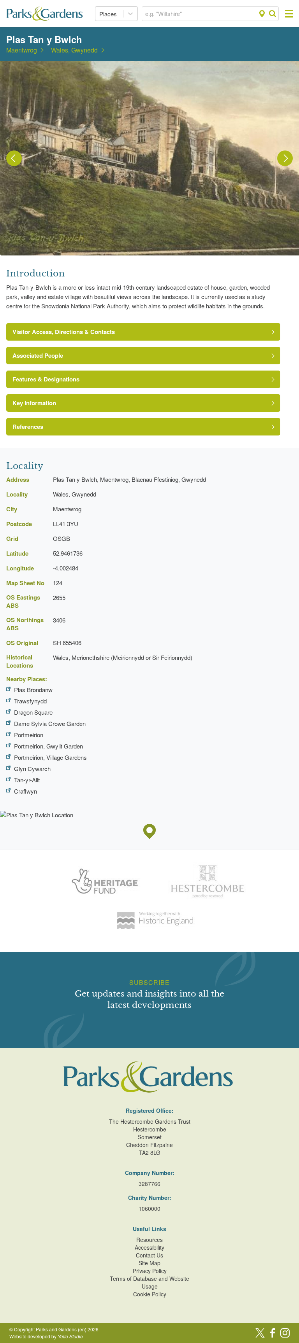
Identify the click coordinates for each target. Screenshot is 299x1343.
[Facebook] (272, 1333)
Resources (149, 1239)
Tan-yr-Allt (27, 780)
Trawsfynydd (30, 701)
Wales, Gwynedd (74, 50)
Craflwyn (25, 791)
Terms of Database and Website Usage (149, 1282)
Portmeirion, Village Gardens (50, 757)
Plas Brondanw (33, 689)
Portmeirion (28, 735)
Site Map (149, 1263)
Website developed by (46, 1336)
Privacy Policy (150, 1271)
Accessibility (149, 1247)
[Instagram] (285, 1333)
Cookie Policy (149, 1294)
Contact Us (149, 1255)
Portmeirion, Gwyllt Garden (48, 746)
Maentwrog (21, 50)
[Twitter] (260, 1333)
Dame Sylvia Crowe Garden (50, 723)
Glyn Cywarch (32, 768)
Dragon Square (33, 712)
